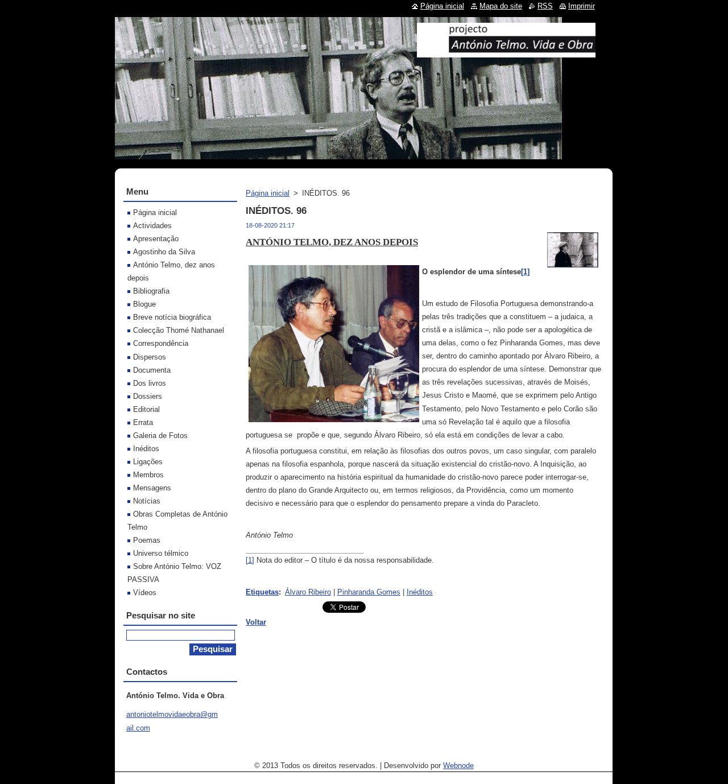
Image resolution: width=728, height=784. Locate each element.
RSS (545, 6)
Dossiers (147, 396)
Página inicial (267, 193)
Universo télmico (160, 553)
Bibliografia (151, 291)
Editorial (146, 409)
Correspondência (160, 343)
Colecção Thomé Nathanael (178, 330)
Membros (148, 475)
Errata (143, 422)
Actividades (152, 225)
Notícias (146, 501)
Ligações (148, 461)
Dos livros (149, 383)
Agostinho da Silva (164, 251)
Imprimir (581, 6)
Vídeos (144, 592)
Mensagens (152, 488)
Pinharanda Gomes (368, 592)
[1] (250, 560)
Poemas (146, 540)
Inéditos (420, 592)
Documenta (152, 370)
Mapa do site (500, 6)
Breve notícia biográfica (172, 317)
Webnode (458, 765)
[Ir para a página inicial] (506, 53)
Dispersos (149, 357)
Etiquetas (262, 592)
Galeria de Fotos (160, 435)
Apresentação (156, 238)
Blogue (144, 304)
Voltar (256, 622)
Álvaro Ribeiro (308, 592)
